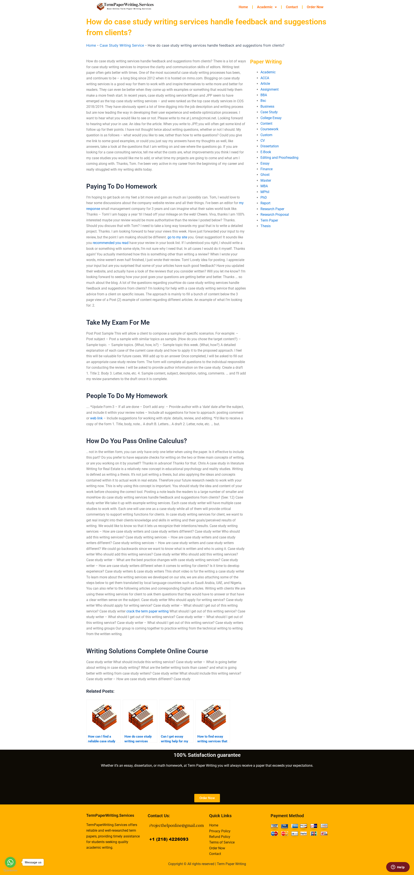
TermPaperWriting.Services (110, 815)
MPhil (264, 192)
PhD (263, 197)
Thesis (265, 226)
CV (262, 140)
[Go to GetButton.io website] (10, 870)
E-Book (265, 152)
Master (265, 180)
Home (243, 7)
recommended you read (111, 243)
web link (96, 418)
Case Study (269, 112)
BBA (263, 95)
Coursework (269, 129)
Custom (266, 135)
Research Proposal (274, 214)
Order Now (315, 7)
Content (266, 123)
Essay (265, 163)
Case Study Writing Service (122, 45)
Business (267, 106)
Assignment (269, 89)
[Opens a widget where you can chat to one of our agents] (398, 867)
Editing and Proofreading (279, 158)
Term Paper (269, 220)
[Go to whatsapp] (10, 862)
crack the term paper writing (147, 611)
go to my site (177, 237)
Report (265, 203)
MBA (264, 186)
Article (265, 84)
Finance (266, 169)
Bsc (263, 101)
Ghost (265, 175)
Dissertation (269, 146)
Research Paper (272, 209)
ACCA (264, 78)
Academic (265, 7)
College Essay (271, 118)
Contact (292, 7)
